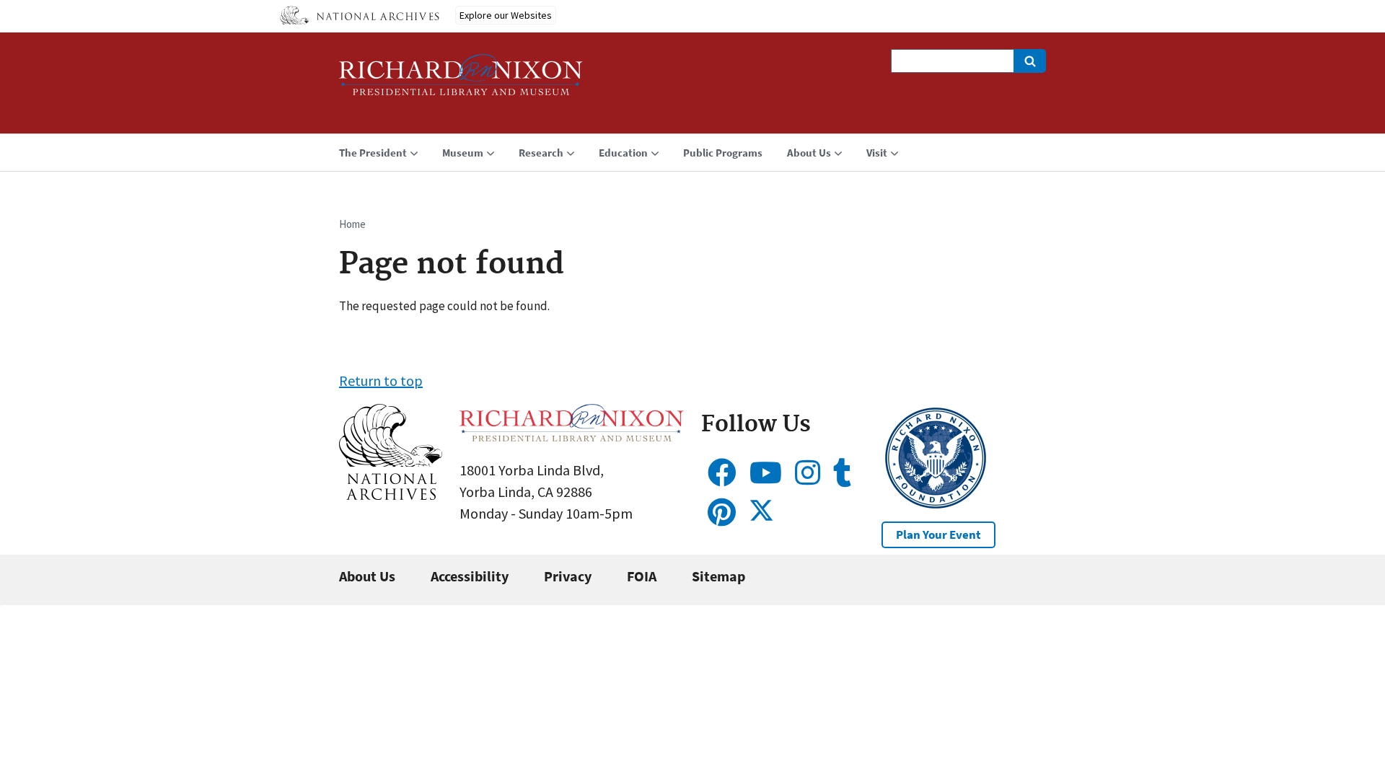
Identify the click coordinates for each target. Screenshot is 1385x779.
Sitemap (718, 576)
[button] (390, 494)
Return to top (381, 380)
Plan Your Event (938, 534)
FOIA (641, 576)
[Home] (461, 81)
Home (352, 224)
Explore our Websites (506, 15)
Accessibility (470, 576)
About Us (367, 576)
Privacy (568, 576)
